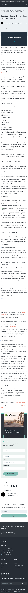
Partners (3, 559)
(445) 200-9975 (10, 550)
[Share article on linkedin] (16, 486)
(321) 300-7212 (8, 554)
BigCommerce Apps (18, 567)
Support (16, 559)
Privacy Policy (4, 589)
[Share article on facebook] (14, 486)
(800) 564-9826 (9, 548)
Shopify (2, 565)
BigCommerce (4, 563)
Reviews (15, 563)
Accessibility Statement (20, 589)
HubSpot (3, 569)
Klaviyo (2, 567)
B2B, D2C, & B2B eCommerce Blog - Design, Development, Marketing (13, 10)
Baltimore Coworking (18, 565)
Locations (3, 545)
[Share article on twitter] (11, 486)
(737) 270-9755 (7, 552)
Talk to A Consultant (8, 532)
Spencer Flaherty (8, 23)
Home (2, 8)
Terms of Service (11, 589)
